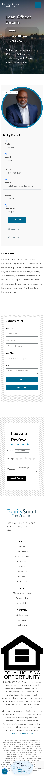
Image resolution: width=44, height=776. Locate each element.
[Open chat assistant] (4, 771)
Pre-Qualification (22, 557)
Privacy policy (22, 598)
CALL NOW (22, 387)
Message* (10, 366)
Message (11, 469)
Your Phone (10, 353)
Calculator (22, 562)
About (22, 567)
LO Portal (22, 620)
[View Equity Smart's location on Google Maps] (12, 530)
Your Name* (11, 328)
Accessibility (22, 603)
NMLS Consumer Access (22, 734)
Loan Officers (19, 36)
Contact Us (22, 572)
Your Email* (10, 341)
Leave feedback (21, 771)
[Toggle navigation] (38, 5)
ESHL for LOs (22, 615)
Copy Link (15, 237)
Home (12, 31)
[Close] (30, 768)
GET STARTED (17, 220)
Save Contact (16, 229)
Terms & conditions (22, 593)
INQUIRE (22, 379)
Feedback (22, 577)
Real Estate (22, 582)
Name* (10, 451)
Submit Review (16, 478)
